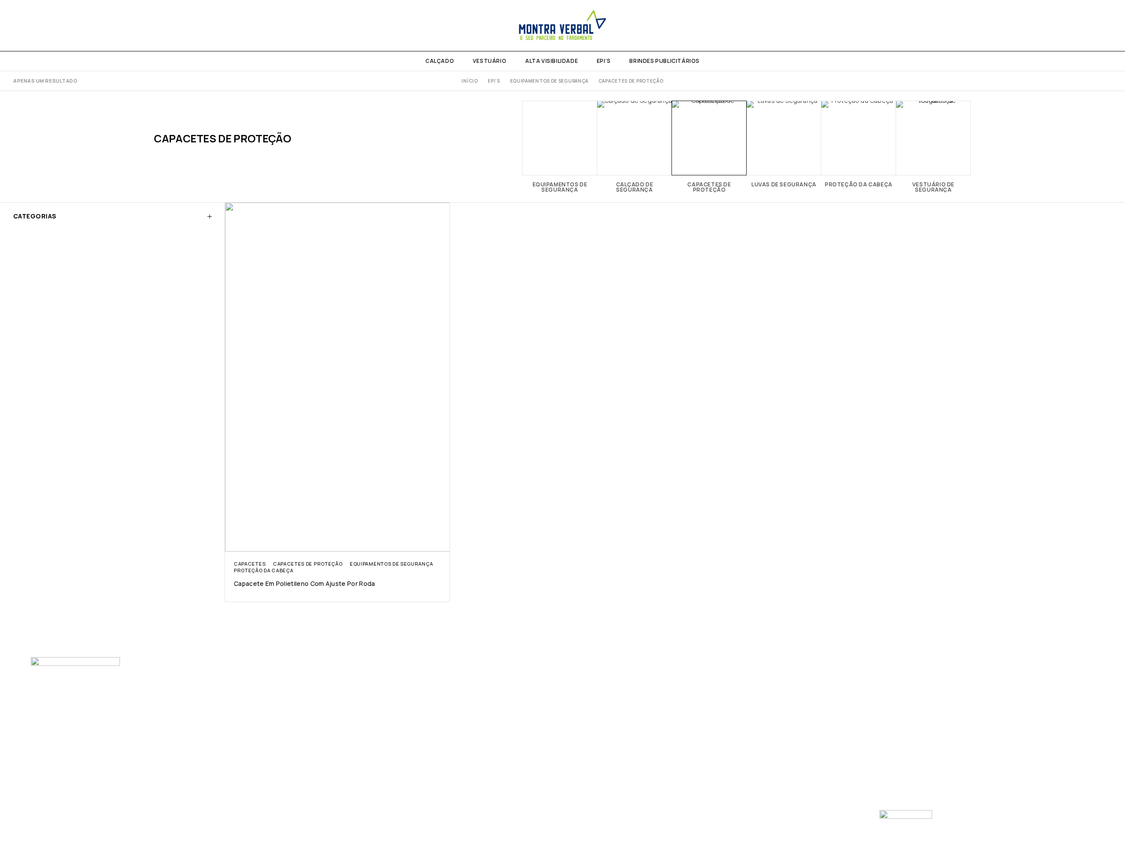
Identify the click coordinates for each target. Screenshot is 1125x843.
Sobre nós (317, 694)
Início (469, 81)
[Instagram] (30, 25)
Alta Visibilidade (551, 61)
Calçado (439, 61)
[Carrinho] (1108, 25)
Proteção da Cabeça (263, 570)
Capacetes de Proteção (307, 563)
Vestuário (489, 61)
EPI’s (604, 61)
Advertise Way (573, 821)
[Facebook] (16, 25)
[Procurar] (1093, 25)
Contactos (318, 710)
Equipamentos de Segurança (549, 81)
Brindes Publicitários (664, 61)
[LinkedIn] (44, 25)
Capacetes (249, 563)
